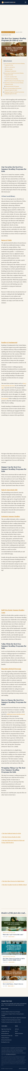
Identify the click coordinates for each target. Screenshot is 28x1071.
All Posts (17, 1029)
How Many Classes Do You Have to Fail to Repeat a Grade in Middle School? (14, 959)
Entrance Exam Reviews (6, 1040)
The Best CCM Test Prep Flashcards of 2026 (11, 1020)
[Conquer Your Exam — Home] (8, 2)
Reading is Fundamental (11, 71)
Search (16, 1035)
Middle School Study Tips (8, 32)
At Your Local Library (10, 67)
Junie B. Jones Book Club (11, 76)
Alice (2, 388)
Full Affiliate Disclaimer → (11, 1054)
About (16, 1031)
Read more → (11, 936)
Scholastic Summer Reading (12, 78)
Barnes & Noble (9, 69)
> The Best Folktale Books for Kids (11, 833)
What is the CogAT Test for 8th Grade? (13, 934)
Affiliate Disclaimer (19, 1033)
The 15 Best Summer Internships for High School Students (13, 1017)
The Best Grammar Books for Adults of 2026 (11, 1022)
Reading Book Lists (5, 1042)
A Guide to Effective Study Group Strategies (10, 1011)
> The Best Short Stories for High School (12, 881)
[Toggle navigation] (25, 2)
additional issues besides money (16, 714)
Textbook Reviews (5, 1037)
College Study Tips (5, 1031)
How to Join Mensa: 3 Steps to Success (13, 984)
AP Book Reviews (5, 1033)
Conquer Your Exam (6, 1001)
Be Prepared (4, 398)
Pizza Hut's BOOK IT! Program (12, 86)
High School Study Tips (8, 982)
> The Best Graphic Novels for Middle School (14, 885)
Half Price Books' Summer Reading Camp (15, 80)
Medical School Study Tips (6, 1035)
